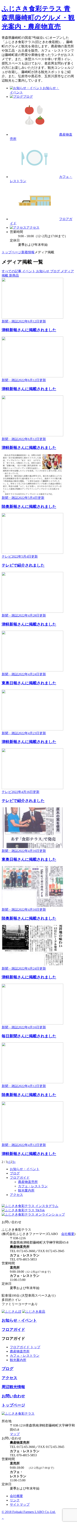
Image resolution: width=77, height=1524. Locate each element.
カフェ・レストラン (33, 1186)
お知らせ (43, 271)
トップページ (11, 252)
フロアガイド (20, 1177)
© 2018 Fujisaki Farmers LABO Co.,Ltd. (29, 1512)
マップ (15, 1434)
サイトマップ (20, 1504)
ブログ (55, 271)
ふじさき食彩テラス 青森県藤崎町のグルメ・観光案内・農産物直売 (38, 17)
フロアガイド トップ (25, 1347)
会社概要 (67, 1234)
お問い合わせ (13, 1396)
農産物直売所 (28, 1182)
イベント (29, 271)
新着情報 (27, 252)
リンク (15, 1500)
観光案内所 (26, 1190)
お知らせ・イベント (24, 1169)
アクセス (16, 1194)
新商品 (14, 275)
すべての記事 (12, 271)
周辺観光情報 (13, 1387)
